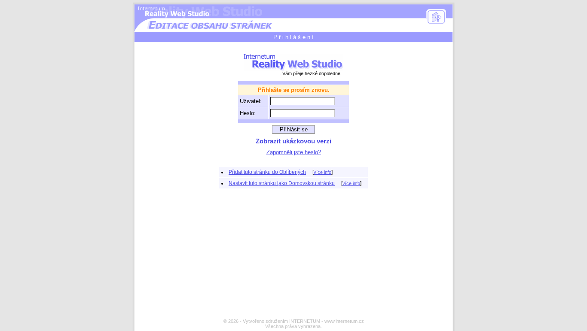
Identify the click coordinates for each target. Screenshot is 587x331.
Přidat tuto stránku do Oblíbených (267, 172)
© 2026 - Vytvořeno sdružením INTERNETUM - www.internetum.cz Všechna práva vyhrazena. (293, 324)
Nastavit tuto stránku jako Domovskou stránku (282, 183)
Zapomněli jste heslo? (293, 152)
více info (322, 172)
